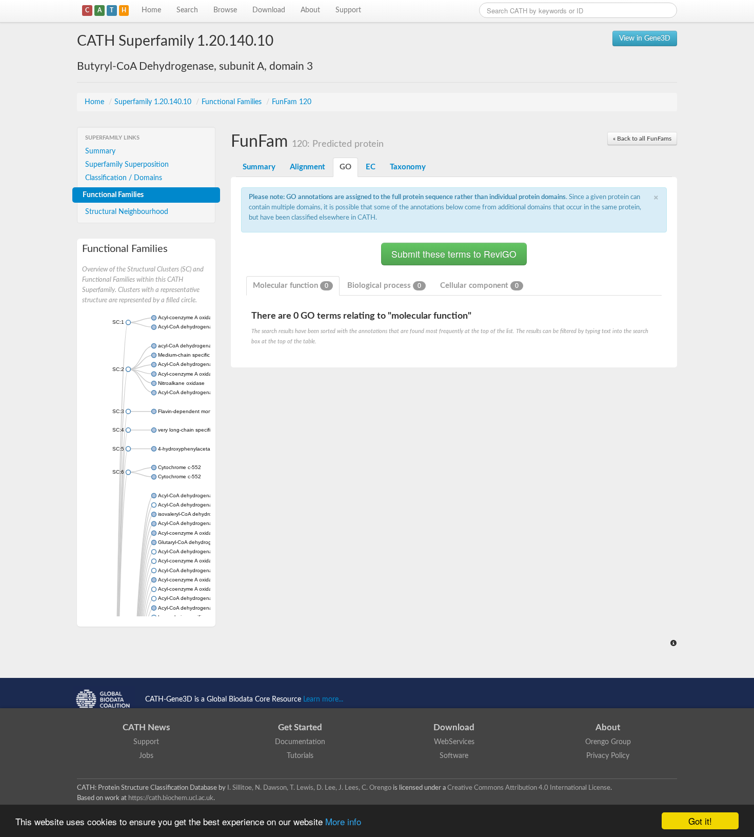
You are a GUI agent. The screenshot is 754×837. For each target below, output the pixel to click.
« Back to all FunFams (642, 138)
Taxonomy (408, 167)
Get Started (300, 727)
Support (348, 10)
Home (151, 10)
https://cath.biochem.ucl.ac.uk (170, 798)
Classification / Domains (123, 178)
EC (370, 167)
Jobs (146, 756)
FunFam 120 (291, 102)
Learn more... (323, 699)
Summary (100, 151)
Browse (225, 10)
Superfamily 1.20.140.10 (153, 102)
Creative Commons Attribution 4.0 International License (528, 788)
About (310, 10)
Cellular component (479, 285)
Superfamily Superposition (127, 164)
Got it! (700, 820)
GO (345, 167)
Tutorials (300, 756)
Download (268, 10)
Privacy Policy (607, 756)
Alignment (307, 167)
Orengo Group (608, 742)
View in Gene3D (644, 38)
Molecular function (290, 285)
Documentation (300, 742)
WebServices (454, 742)
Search (187, 10)
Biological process (384, 285)
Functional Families (233, 102)
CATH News (146, 727)
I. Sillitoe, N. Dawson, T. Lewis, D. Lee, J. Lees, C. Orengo (309, 788)
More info (343, 821)
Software (454, 756)
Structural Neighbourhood (126, 212)
